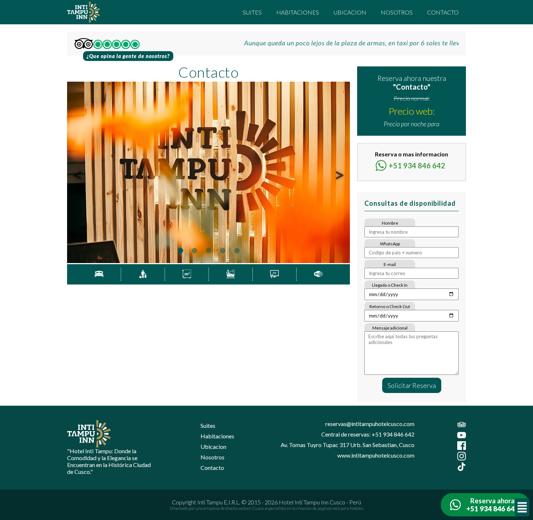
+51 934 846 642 (417, 165)
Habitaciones (297, 12)
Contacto (443, 12)
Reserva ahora (492, 505)
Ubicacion (350, 12)
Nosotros (397, 12)
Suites (252, 12)
